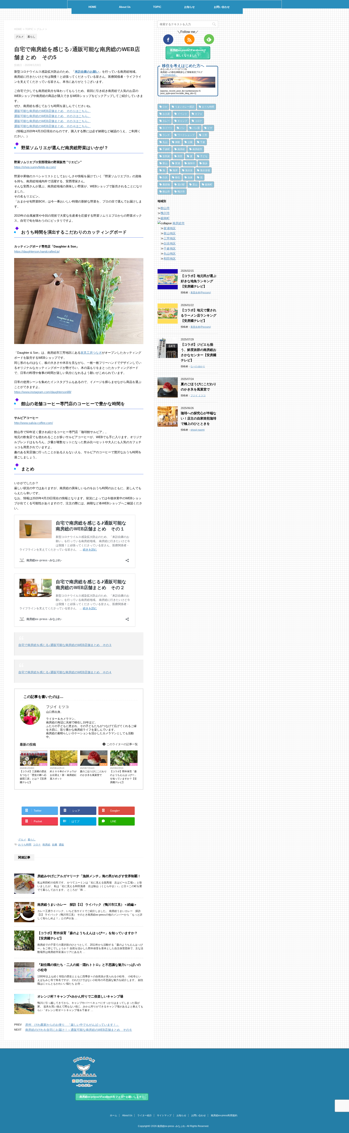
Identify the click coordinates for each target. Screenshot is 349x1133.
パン (182, 127)
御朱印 (191, 163)
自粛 (54, 844)
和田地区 (170, 258)
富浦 (177, 163)
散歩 (205, 163)
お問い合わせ (222, 6)
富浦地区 (170, 228)
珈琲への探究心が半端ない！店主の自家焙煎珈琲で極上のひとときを (198, 418)
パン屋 (196, 127)
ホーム (113, 1115)
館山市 (166, 191)
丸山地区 (170, 253)
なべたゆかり (197, 366)
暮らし (43, 764)
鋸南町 (208, 184)
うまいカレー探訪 (184, 106)
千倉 (202, 142)
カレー (166, 120)
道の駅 (181, 184)
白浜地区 (170, 243)
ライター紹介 (144, 1115)
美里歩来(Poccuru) (200, 292)
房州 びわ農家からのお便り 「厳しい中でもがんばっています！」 (72, 1024)
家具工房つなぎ (91, 352)
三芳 (204, 134)
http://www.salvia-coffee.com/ (33, 423)
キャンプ (182, 120)
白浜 (165, 177)
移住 (177, 177)
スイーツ (167, 127)
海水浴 (188, 170)
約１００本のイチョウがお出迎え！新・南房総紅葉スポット (63, 775)
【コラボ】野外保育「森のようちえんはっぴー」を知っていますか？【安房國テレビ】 (123, 777)
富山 (165, 163)
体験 (177, 142)
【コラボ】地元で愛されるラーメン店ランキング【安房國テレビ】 (198, 315)
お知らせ (189, 6)
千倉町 (166, 149)
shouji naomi (197, 429)
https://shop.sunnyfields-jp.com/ (35, 167)
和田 (180, 156)
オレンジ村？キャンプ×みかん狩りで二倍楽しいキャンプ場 (80, 996)
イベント (182, 113)
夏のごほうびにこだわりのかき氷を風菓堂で (93, 773)
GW (165, 106)
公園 (190, 142)
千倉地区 (170, 248)
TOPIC (157, 6)
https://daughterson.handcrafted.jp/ (37, 251)
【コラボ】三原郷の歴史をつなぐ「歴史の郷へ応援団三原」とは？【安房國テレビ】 (33, 777)
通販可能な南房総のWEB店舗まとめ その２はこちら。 (52, 116)
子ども (203, 156)
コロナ (37, 844)
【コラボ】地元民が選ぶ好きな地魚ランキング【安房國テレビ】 (198, 281)
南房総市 (197, 149)
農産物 (166, 184)
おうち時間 (24, 844)
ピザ (209, 127)
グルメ (103, 764)
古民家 (166, 156)
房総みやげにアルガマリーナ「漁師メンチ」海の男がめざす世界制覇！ (89, 876)
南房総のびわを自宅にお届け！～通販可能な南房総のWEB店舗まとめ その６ (78, 1029)
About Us (124, 6)
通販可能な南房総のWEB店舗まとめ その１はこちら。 (52, 111)
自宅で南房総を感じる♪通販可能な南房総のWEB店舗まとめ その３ (65, 645)
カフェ (198, 113)
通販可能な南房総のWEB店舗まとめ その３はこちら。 (52, 121)
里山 (194, 184)
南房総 (46, 844)
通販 (61, 844)
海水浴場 (205, 170)
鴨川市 (181, 191)
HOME (92, 6)
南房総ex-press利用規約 (224, 1115)
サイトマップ (164, 1115)
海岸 (175, 170)
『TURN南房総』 (169, 75)
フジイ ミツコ (198, 395)
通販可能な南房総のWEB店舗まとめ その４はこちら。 (52, 126)
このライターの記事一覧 (122, 744)
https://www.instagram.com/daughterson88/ (42, 392)
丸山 (165, 142)
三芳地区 (170, 238)
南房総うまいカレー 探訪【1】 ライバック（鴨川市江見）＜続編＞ (87, 904)
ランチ (166, 134)
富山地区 (170, 233)
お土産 (166, 113)
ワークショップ (186, 134)
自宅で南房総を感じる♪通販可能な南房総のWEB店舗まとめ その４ (65, 672)
